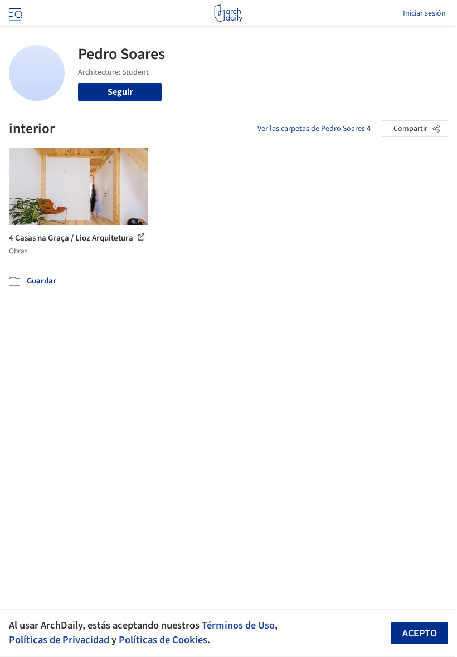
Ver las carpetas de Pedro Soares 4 (314, 129)
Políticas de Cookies (163, 640)
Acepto (419, 633)
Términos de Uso (238, 625)
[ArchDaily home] (228, 13)
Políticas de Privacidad (59, 640)
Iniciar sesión (424, 13)
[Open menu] (14, 13)
